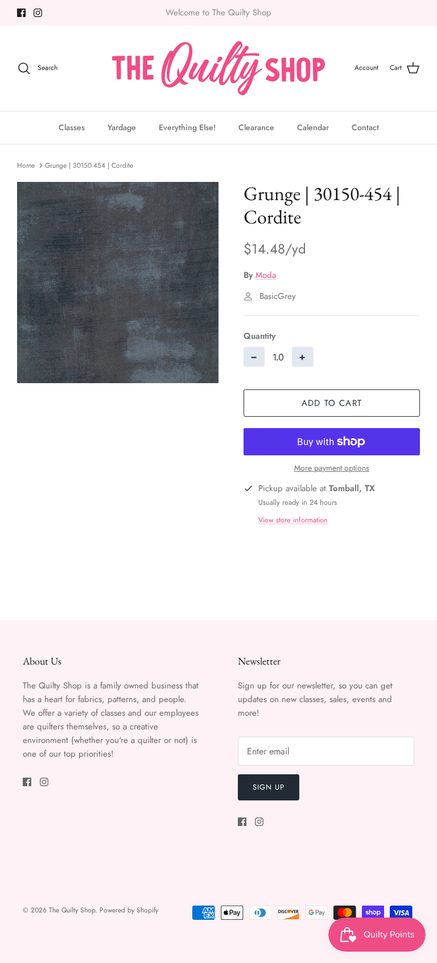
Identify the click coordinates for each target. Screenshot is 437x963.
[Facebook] (21, 13)
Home (26, 165)
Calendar (313, 127)
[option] (117, 282)
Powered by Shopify (129, 910)
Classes (72, 127)
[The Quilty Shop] (218, 68)
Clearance (256, 127)
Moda (265, 275)
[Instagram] (38, 13)
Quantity (259, 336)
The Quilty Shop (72, 910)
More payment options (331, 468)
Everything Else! (187, 127)
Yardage (122, 127)
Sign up (269, 787)
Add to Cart (332, 403)
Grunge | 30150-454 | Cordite (89, 165)
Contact (365, 127)
